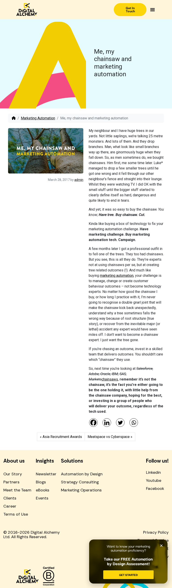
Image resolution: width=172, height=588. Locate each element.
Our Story (12, 474)
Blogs (41, 482)
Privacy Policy (156, 532)
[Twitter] (120, 422)
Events (42, 498)
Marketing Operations (81, 490)
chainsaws (109, 379)
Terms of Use (15, 514)
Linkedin (153, 472)
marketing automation (116, 275)
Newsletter (46, 474)
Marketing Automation (38, 118)
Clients (9, 498)
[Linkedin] (107, 422)
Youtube (153, 480)
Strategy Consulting (80, 482)
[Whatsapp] (133, 422)
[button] (152, 9)
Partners (11, 482)
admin (78, 180)
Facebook (155, 488)
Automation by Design (82, 474)
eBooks (42, 490)
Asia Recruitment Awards (62, 437)
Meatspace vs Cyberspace (109, 437)
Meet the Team (17, 490)
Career (9, 506)
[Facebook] (93, 422)
